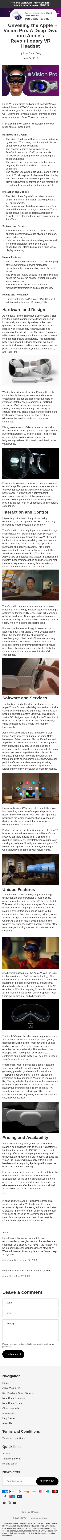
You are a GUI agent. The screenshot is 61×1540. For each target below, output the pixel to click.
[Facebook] (4, 1503)
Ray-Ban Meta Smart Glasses (17, 1393)
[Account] (51, 12)
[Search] (10, 12)
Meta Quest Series (12, 1403)
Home (5, 1383)
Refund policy (9, 1463)
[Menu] (3, 12)
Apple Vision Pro (11, 1388)
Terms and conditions (13, 1438)
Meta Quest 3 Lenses (13, 1398)
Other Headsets (10, 1408)
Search (6, 1453)
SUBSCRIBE (47, 1481)
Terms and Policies (30, 1512)
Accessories (8, 1413)
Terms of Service (11, 1458)
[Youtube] (14, 1503)
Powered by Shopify (39, 1518)
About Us (7, 1423)
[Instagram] (9, 1503)
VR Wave (24, 1518)
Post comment (13, 1354)
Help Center (8, 1418)
